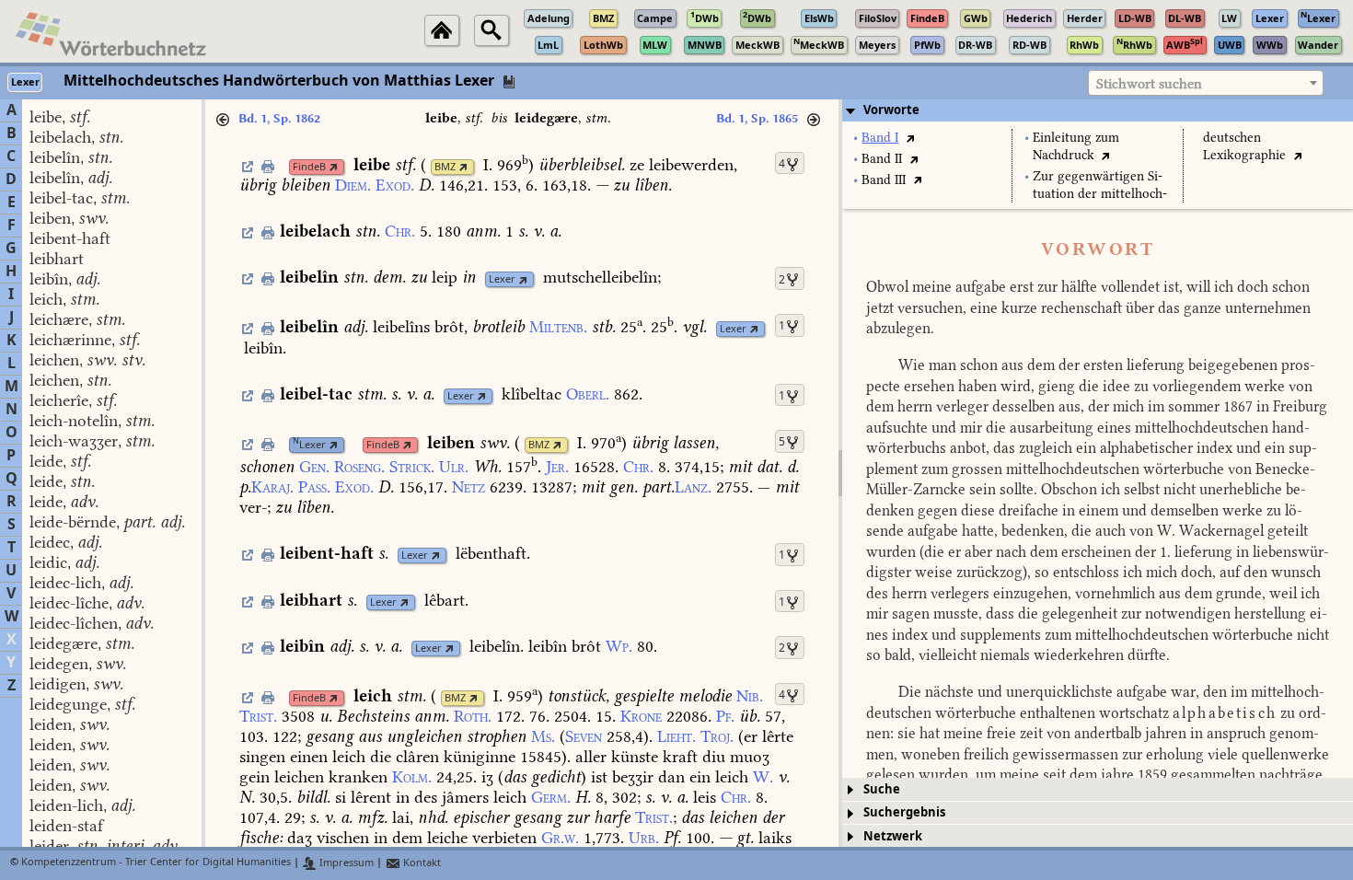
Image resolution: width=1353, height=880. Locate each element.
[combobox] (1206, 83)
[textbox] (1206, 84)
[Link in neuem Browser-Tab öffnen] (333, 167)
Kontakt (420, 863)
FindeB (309, 167)
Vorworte (891, 110)
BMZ (445, 167)
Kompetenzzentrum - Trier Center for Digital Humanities (156, 863)
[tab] (1097, 110)
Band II (882, 159)
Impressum (345, 863)
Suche (881, 789)
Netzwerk (892, 836)
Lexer (502, 279)
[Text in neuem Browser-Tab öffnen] (910, 137)
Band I (880, 137)
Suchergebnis (904, 812)
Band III (884, 180)
